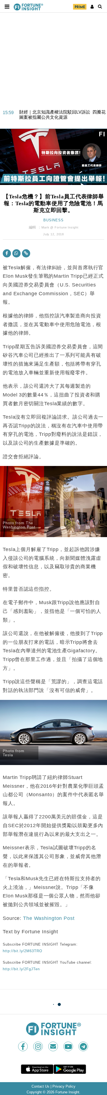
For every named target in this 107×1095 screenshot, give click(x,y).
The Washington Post (49, 918)
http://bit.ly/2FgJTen (21, 969)
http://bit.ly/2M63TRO (22, 951)
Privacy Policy (63, 1086)
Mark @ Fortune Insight (59, 227)
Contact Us (40, 1086)
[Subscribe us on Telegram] (83, 1046)
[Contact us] (53, 1046)
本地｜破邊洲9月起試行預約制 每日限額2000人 (58, 118)
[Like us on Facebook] (23, 1046)
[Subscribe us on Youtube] (68, 1046)
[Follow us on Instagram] (38, 1046)
